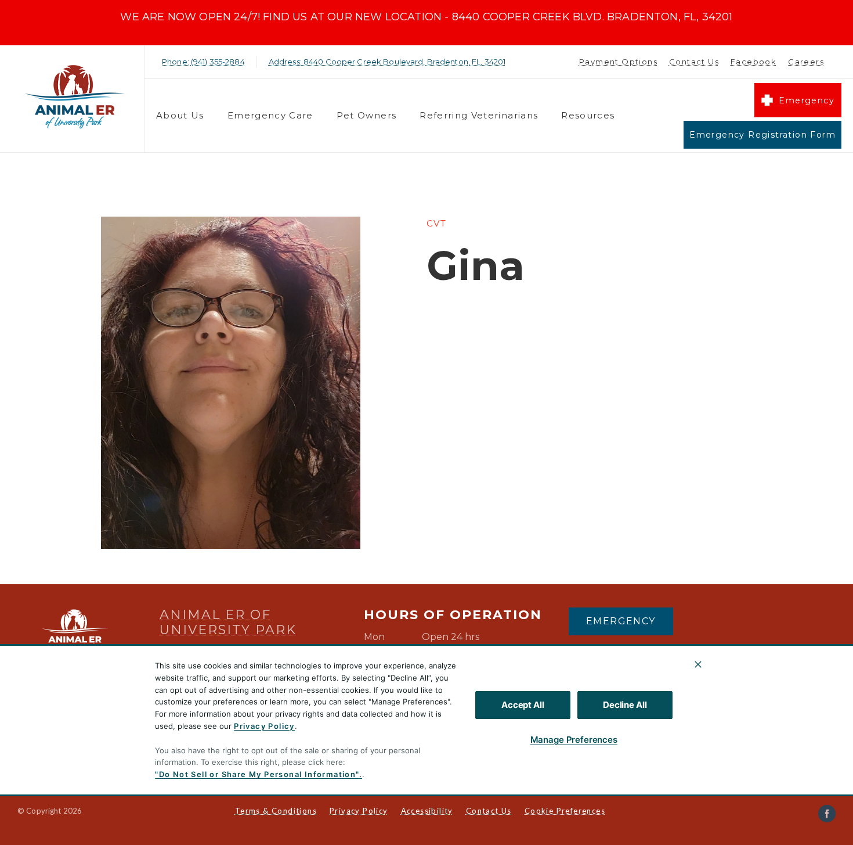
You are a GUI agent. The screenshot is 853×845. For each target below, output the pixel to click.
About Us (180, 115)
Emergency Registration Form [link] (762, 135)
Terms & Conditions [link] (276, 810)
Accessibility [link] (427, 810)
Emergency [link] (806, 100)
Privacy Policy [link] (359, 810)
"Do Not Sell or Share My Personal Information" (257, 774)
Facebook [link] (753, 61)
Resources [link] (588, 115)
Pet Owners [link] (367, 115)
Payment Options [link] (618, 61)
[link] (74, 96)
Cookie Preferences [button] (565, 810)
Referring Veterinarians (479, 115)
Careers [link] (806, 61)
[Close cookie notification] (698, 664)
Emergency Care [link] (270, 115)
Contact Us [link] (694, 61)
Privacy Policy (264, 726)
